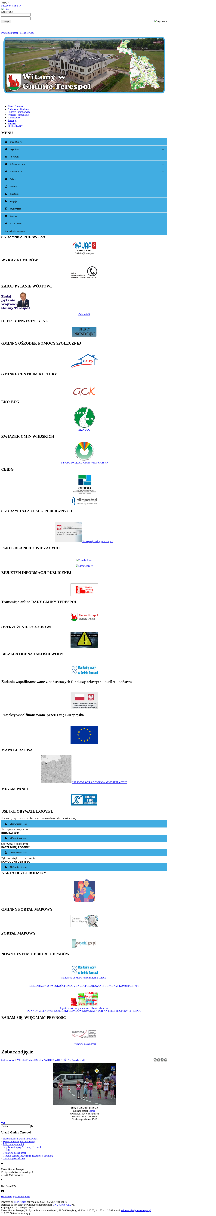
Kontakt (14, 216)
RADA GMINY (87, 224)
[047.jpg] (84, 1104)
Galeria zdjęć (7, 1060)
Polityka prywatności (13, 1144)
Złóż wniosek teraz (18, 823)
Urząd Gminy (87, 142)
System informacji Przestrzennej (19, 1141)
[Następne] (162, 1060)
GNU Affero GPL (62, 1204)
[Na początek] (155, 1060)
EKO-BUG (84, 429)
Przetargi (14, 193)
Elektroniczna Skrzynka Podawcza (20, 1138)
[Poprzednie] (158, 1060)
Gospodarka (87, 172)
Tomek (91, 1110)
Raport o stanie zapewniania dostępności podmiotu (28, 1155)
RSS (14, 5)
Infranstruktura (87, 164)
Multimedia (87, 209)
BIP (19, 5)
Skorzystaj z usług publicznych (97, 541)
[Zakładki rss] (4, 1123)
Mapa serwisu (27, 32)
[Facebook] (2, 1123)
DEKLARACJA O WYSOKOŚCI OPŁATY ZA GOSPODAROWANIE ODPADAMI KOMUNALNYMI (84, 986)
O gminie (87, 149)
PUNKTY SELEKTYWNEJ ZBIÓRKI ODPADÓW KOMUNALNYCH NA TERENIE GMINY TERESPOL (84, 1010)
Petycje (13, 201)
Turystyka (87, 157)
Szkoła (87, 179)
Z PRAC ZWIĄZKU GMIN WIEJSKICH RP (84, 462)
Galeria (13, 186)
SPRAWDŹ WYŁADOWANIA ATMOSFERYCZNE (99, 782)
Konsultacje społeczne (15, 231)
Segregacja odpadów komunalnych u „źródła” (84, 977)
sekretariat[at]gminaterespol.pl (136, 1210)
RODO (6, 1150)
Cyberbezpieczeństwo (14, 1158)
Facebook (6, 5)
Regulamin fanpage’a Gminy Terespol (22, 1147)
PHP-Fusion (20, 1202)
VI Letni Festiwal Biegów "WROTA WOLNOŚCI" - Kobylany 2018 (52, 1060)
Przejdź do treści (9, 32)
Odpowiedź (84, 314)
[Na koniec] (165, 1060)
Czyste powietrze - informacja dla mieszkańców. (84, 1008)
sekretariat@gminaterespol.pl (15, 1196)
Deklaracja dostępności (84, 1044)
